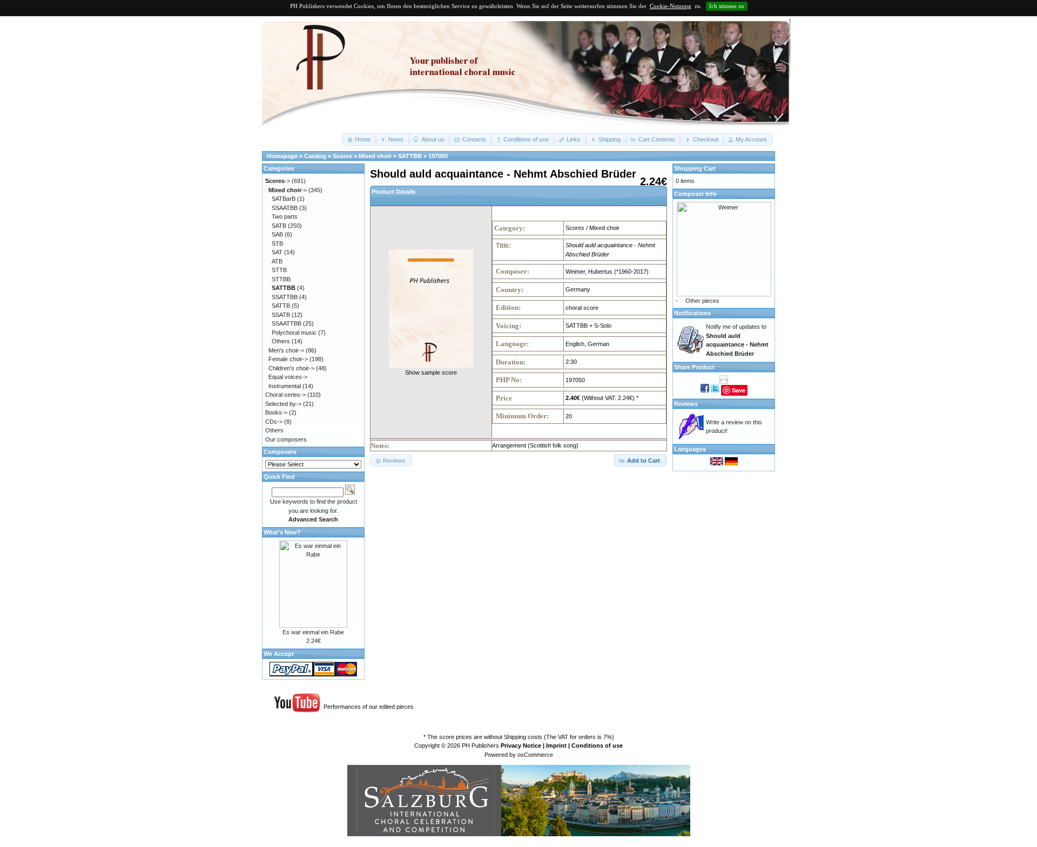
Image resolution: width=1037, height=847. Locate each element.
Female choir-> (288, 359)
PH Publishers (480, 745)
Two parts (285, 216)
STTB (279, 270)
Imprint (556, 745)
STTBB (281, 279)
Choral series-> (285, 394)
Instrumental (284, 386)
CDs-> (273, 421)
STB (277, 243)
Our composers (286, 439)
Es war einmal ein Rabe (313, 632)
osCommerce (535, 754)
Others (281, 341)
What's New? (282, 532)
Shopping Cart (695, 168)
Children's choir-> (291, 368)
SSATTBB (285, 297)
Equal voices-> (287, 377)
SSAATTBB (286, 323)
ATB (277, 261)
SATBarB (283, 198)
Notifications (692, 313)
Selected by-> (283, 404)
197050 (438, 156)
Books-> (276, 412)
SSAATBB (285, 208)
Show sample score (431, 372)
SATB (279, 225)
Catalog (315, 156)
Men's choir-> (286, 350)
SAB (277, 234)
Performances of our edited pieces (369, 706)
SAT (277, 252)
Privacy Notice (521, 745)
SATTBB (410, 156)
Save (738, 390)
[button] (359, 139)
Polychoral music (294, 332)
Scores (342, 156)
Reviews (686, 404)
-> (277, 181)
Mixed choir (375, 156)
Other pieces (702, 300)
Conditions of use (597, 745)
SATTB (281, 305)
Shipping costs (523, 737)
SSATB (281, 314)
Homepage (282, 156)
